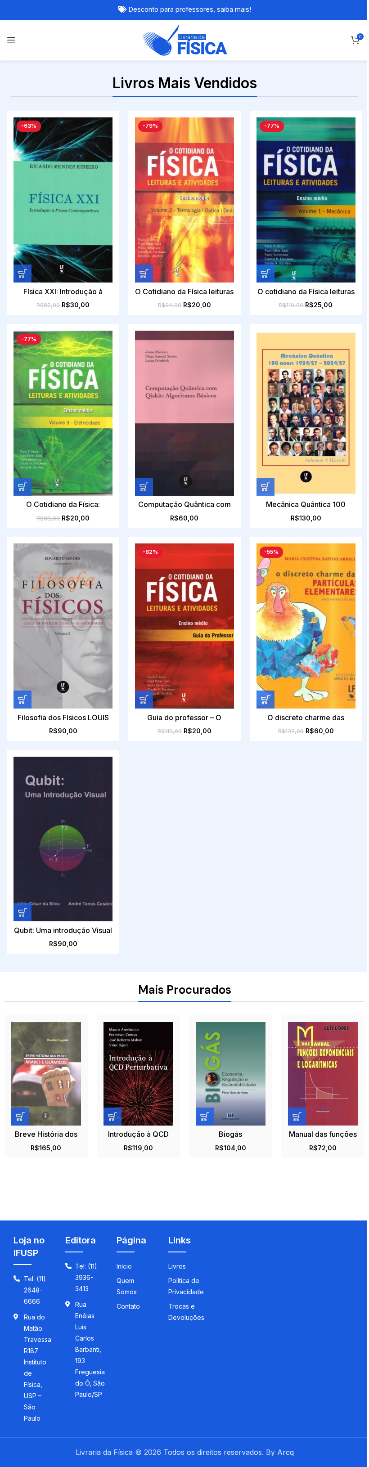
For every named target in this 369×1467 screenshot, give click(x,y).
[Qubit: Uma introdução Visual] (63, 839)
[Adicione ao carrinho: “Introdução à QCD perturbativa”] (113, 1117)
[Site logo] (184, 39)
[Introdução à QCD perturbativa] (138, 1073)
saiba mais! (234, 9)
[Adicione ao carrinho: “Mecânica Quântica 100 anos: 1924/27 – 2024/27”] (265, 487)
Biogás (230, 1134)
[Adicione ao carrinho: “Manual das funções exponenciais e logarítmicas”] (297, 1117)
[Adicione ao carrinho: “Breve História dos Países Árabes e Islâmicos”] (20, 1117)
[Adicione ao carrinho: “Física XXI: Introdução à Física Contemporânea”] (23, 274)
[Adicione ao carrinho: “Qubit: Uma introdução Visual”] (23, 912)
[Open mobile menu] (11, 40)
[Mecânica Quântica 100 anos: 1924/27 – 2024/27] (306, 413)
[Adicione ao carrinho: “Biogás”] (205, 1117)
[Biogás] (231, 1073)
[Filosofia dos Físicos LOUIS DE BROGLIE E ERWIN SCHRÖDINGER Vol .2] (63, 626)
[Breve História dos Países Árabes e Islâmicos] (46, 1073)
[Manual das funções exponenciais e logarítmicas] (323, 1073)
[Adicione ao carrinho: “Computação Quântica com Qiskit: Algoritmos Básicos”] (144, 487)
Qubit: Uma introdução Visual (63, 930)
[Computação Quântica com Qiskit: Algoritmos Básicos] (184, 413)
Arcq (285, 1452)
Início (124, 1266)
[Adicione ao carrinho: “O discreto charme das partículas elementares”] (265, 700)
